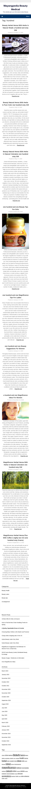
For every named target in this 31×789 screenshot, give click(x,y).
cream (11, 758)
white (22, 776)
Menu (27, 16)
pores (22, 771)
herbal (4, 761)
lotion (8, 764)
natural (9, 771)
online (14, 771)
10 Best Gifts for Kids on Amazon (11, 619)
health (22, 758)
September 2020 (6, 700)
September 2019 (6, 744)
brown (26, 755)
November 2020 (6, 693)
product (26, 771)
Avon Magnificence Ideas (8, 661)
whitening (26, 776)
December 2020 (6, 689)
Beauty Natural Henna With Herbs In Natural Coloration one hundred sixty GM (15, 154)
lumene (12, 764)
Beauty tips (5, 598)
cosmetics (7, 758)
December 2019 (6, 733)
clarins (3, 758)
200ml (6, 755)
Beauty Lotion (5, 594)
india (23, 761)
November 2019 (6, 737)
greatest (17, 758)
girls (14, 758)
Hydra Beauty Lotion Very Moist (10, 639)
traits (17, 776)
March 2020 (5, 722)
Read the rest (15, 96)
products (4, 773)
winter (3, 778)
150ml (3, 755)
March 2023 (5, 671)
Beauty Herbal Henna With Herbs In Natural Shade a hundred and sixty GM (15, 27)
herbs (8, 761)
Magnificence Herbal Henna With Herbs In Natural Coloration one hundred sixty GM (15, 464)
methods (4, 771)
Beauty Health (5, 590)
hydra (15, 761)
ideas (19, 761)
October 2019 (5, 741)
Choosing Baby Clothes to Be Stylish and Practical (15, 632)
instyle (26, 761)
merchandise (25, 768)
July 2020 (4, 707)
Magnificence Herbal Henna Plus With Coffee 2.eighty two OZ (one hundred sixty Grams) (15, 537)
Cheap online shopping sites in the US (12, 635)
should (16, 773)
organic (18, 771)
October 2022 (5, 682)
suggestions (6, 776)
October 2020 (5, 696)
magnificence (9, 767)
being (23, 755)
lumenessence (17, 764)
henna (26, 758)
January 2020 (5, 730)
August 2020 (5, 704)
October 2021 (5, 685)
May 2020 (4, 715)
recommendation (10, 773)
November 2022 (6, 678)
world (6, 778)
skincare (20, 773)
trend (20, 776)
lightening (3, 764)
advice (11, 755)
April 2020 (4, 719)
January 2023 (5, 674)
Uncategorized (6, 601)
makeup (18, 768)
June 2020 (4, 711)
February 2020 (6, 726)
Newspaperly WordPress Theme (17, 786)
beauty (16, 754)
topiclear (13, 776)
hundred (12, 761)
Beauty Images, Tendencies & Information (13, 658)
